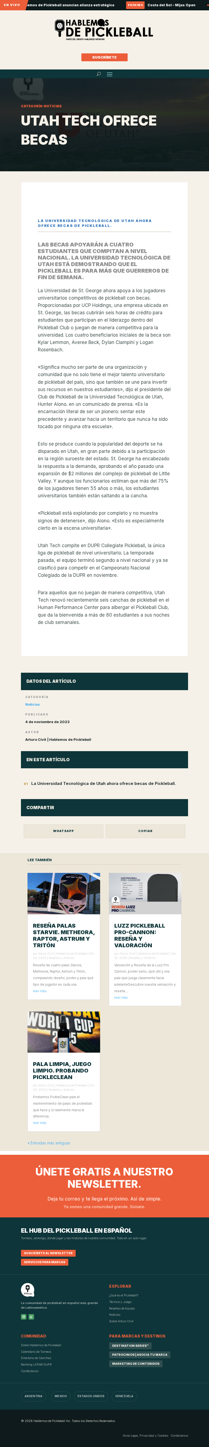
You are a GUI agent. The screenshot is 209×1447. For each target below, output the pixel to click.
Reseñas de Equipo (122, 1308)
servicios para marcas (44, 1262)
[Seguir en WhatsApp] (31, 1317)
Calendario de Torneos (36, 1352)
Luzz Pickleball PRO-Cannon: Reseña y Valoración (139, 935)
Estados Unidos (91, 1396)
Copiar (145, 831)
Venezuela (124, 1396)
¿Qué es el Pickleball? (123, 1295)
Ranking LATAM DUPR (36, 1364)
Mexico (61, 1396)
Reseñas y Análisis (62, 958)
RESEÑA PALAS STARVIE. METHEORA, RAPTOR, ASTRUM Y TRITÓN (64, 935)
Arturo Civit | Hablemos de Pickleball (63, 953)
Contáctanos (29, 1371)
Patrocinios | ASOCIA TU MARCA (139, 1355)
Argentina (33, 1396)
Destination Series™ (130, 1346)
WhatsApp (63, 831)
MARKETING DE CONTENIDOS (135, 1364)
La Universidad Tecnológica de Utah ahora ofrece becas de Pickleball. (103, 783)
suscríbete (104, 57)
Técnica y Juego (120, 1302)
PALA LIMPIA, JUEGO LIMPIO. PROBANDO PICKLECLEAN (62, 1070)
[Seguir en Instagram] (23, 1317)
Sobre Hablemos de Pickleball (41, 1345)
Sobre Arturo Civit (121, 1321)
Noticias (32, 704)
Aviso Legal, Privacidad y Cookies (145, 1435)
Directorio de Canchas (36, 1358)
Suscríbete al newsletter (48, 1253)
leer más (40, 991)
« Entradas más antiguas (48, 1143)
